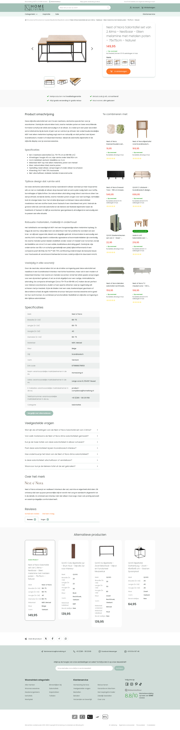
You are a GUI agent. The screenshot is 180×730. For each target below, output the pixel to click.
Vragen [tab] (43, 519)
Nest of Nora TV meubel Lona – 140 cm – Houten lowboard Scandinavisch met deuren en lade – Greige (142, 282)
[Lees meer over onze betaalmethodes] (75, 717)
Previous (33, 49)
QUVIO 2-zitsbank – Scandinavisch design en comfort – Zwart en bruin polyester (142, 187)
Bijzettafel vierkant (64, 20)
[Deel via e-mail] (59, 638)
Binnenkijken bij (55, 685)
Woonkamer (31, 20)
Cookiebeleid (151, 725)
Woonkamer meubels (43, 20)
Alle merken (30, 685)
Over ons (101, 699)
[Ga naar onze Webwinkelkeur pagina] (54, 2)
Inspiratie (46, 14)
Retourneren (103, 685)
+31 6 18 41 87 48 (133, 651)
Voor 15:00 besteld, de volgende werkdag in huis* (139, 2)
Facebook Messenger (109, 651)
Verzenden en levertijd (82, 699)
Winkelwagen (149, 7)
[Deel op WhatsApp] (65, 638)
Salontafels (53, 688)
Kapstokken (54, 692)
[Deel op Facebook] (52, 638)
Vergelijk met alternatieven (39, 413)
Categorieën (30, 14)
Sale (57, 14)
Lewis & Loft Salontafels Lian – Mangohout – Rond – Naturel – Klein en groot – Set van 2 (142, 234)
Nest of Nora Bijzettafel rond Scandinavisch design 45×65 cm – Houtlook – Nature (142, 139)
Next (92, 49)
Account (136, 7)
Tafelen (52, 696)
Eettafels (28, 696)
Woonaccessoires (32, 688)
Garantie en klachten (106, 688)
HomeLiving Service (81, 685)
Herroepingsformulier (106, 692)
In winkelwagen (120, 71)
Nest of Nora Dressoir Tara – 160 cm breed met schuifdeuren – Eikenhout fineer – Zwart (115, 187)
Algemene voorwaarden (126, 725)
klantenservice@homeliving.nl (55, 651)
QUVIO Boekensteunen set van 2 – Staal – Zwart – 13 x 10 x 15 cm (115, 234)
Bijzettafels (54, 20)
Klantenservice (149, 14)
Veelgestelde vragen (81, 688)
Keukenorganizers (32, 692)
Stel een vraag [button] (48, 514)
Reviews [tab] (30, 519)
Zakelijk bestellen (105, 696)
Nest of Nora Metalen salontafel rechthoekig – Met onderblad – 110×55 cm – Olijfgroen (115, 282)
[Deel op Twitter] (45, 638)
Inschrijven (119, 668)
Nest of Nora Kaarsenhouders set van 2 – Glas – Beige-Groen (115, 139)
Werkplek (29, 699)
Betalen (76, 696)
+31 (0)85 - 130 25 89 (83, 651)
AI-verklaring (113, 725)
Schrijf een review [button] (32, 514)
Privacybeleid (140, 725)
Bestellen (77, 692)
